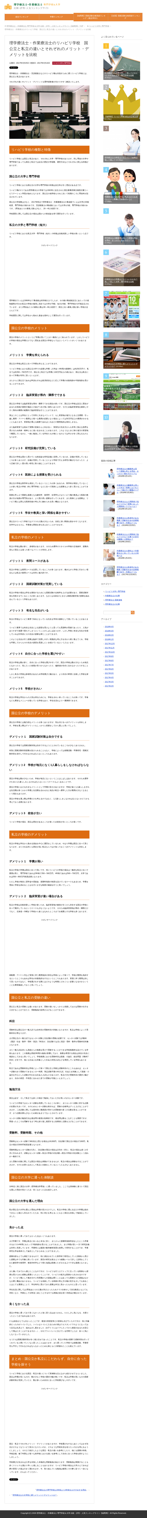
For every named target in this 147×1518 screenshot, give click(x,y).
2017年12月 (110, 644)
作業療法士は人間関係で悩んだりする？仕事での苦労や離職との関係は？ (128, 536)
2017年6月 (109, 669)
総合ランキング (22, 17)
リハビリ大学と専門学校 (62, 63)
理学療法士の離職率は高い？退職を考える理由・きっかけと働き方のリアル (128, 471)
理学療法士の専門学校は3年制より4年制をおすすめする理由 (61, 1490)
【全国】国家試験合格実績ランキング (125, 17)
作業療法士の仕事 (112, 596)
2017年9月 (109, 656)
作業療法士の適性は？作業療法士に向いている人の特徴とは (128, 553)
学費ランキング (56, 17)
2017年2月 (109, 686)
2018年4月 (109, 627)
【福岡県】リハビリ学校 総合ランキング (121, 117)
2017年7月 (109, 665)
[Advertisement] (49, 273)
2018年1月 (109, 639)
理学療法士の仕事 (112, 604)
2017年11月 (109, 648)
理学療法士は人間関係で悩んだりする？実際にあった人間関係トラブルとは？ (128, 504)
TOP (44, 26)
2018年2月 (109, 635)
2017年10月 (110, 652)
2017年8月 (109, 661)
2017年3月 (109, 682)
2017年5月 (109, 673)
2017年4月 (109, 678)
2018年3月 (109, 631)
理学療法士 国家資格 (113, 600)
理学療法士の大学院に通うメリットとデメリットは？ (35, 1495)
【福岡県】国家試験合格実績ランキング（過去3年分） (91, 17)
